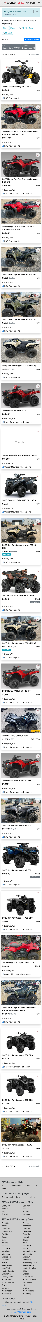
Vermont (5, 1288)
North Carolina (29, 1268)
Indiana (5, 1242)
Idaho (4, 1240)
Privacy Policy (31, 1316)
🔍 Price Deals (26, 28)
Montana (5, 1259)
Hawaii (26, 1237)
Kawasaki (27, 1208)
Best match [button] (34, 54)
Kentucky (27, 1245)
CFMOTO (6, 1206)
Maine (25, 1248)
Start (36, 12)
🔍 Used (7, 33)
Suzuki (5, 1214)
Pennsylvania (7, 1276)
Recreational (16, 1185)
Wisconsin (6, 1293)
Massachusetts (29, 1251)
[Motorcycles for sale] (19, 3)
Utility (32, 1197)
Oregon (26, 1274)
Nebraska (27, 1259)
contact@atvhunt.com (21, 1312)
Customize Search (32, 39)
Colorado (27, 1228)
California (6, 1228)
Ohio (25, 1271)
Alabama (5, 1223)
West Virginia (28, 1291)
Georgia (26, 1234)
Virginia (26, 1288)
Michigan (6, 1254)
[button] (4, 71)
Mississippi (6, 1257)
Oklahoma (6, 1274)
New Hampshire (30, 1262)
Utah (25, 1285)
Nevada (5, 1262)
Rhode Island (7, 1279)
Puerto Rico (28, 1276)
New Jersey (7, 1265)
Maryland (6, 1251)
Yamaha (26, 1214)
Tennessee (27, 1282)
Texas (4, 1285)
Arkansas (27, 1225)
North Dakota (8, 1271)
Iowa (25, 1242)
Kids (36, 1185)
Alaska (26, 1223)
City (4, 28)
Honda (5, 1208)
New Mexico (28, 1265)
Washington (7, 1291)
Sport (27, 1185)
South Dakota (8, 1282)
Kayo (4, 1211)
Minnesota (27, 1254)
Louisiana (6, 1248)
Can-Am (26, 1206)
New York (6, 1268)
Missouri (26, 1257)
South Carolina (29, 1279)
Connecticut (7, 1231)
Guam (4, 1237)
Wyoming (27, 1293)
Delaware (27, 1231)
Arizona (5, 1225)
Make (12, 28)
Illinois (25, 1240)
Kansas (5, 1245)
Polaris (26, 1211)
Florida (5, 1234)
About (21, 1319)
